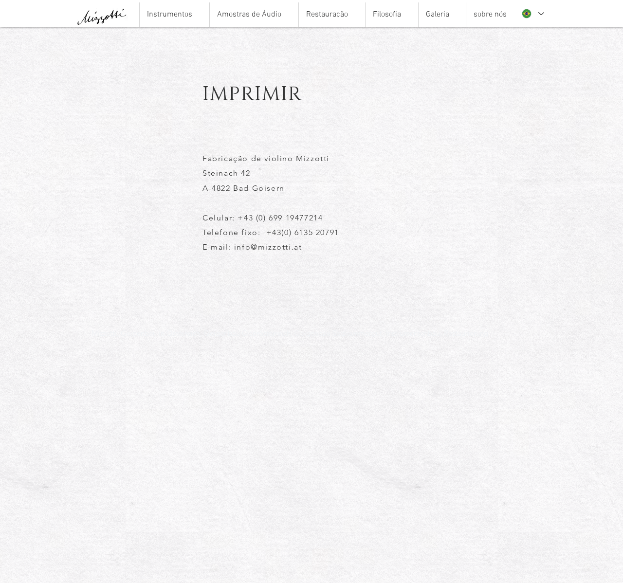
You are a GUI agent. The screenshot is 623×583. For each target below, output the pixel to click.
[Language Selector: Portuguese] (532, 13)
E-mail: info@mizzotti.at (252, 247)
